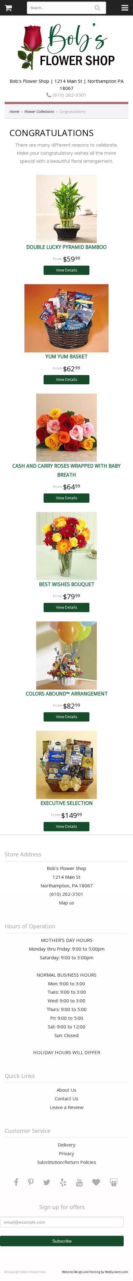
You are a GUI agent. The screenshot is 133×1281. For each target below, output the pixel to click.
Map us (66, 902)
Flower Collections (39, 111)
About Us (66, 1090)
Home (14, 111)
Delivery (66, 1145)
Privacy (66, 1153)
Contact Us (66, 1098)
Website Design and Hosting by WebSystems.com (95, 1272)
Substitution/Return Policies (66, 1162)
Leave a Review (67, 1107)
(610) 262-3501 (69, 95)
